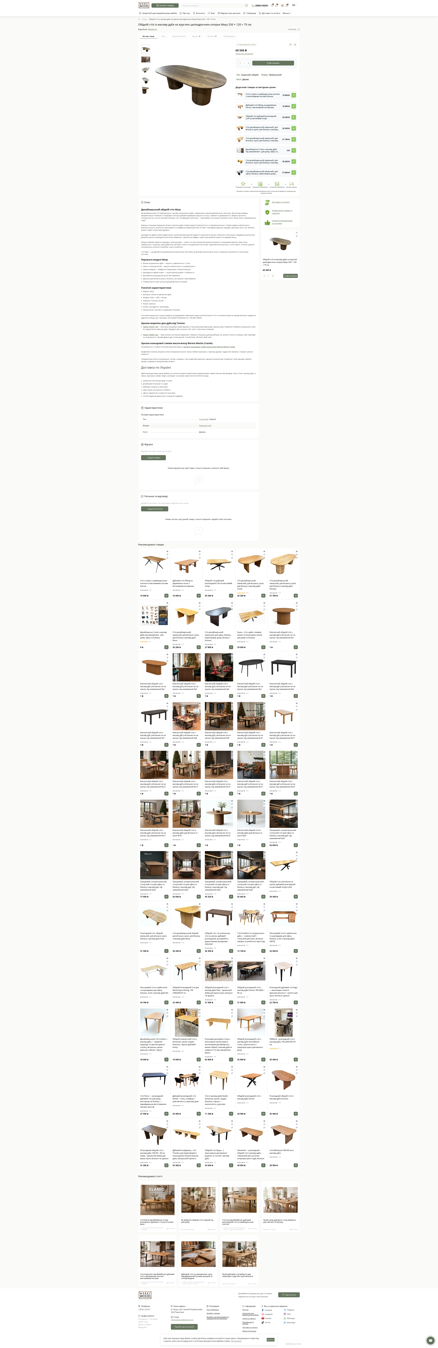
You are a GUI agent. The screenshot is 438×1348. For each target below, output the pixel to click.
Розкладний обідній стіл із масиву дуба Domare (281, 1097)
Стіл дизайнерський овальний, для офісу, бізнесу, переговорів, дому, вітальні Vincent (262, 172)
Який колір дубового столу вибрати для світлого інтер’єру (279, 1221)
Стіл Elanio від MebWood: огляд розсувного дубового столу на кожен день (156, 1222)
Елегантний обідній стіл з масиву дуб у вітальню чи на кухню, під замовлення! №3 (185, 686)
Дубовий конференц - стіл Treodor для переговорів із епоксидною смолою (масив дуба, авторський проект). (185, 1154)
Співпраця (251, 13)
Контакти (200, 13)
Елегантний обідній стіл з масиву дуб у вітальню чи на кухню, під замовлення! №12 (153, 784)
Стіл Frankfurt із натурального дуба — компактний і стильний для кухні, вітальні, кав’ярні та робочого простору (251, 937)
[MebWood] (178, 1295)
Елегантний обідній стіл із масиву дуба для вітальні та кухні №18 (185, 833)
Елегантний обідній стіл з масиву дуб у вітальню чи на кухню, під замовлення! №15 (250, 784)
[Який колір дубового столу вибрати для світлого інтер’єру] (280, 1200)
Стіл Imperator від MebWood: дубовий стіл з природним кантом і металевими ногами (157, 1276)
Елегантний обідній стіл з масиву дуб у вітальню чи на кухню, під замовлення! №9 (218, 735)
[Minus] (240, 63)
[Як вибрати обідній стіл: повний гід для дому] (198, 1200)
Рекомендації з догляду (248, 1323)
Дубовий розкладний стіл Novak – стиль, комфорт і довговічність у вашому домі (186, 1099)
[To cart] (166, 596)
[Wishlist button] (290, 44)
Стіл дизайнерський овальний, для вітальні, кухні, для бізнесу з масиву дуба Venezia (262, 139)
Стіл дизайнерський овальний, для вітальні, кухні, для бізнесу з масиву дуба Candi (262, 128)
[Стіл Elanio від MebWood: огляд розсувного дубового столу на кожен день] (157, 1200)
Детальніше (236, 1341)
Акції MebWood (213, 1310)
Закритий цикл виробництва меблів (159, 13)
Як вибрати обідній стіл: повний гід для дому (197, 1221)
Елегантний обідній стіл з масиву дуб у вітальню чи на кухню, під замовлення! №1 (282, 635)
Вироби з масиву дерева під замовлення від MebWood (218, 1318)
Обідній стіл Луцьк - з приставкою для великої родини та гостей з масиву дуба (217, 1154)
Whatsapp (291, 1318)
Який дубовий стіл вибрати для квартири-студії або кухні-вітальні (237, 1275)
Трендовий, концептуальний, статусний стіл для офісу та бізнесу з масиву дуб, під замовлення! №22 (153, 885)
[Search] (246, 5)
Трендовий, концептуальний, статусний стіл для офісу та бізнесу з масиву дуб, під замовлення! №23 (186, 885)
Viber (289, 1314)
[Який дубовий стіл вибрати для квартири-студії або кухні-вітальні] (239, 1254)
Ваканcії (286, 13)
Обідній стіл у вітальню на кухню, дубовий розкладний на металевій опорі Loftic (282, 884)
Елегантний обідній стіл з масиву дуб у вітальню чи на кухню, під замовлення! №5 (250, 686)
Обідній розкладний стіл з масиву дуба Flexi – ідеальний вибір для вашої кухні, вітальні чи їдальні (218, 991)
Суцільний (203, 419)
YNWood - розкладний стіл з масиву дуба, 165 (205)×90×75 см (283, 1042)
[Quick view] (167, 551)
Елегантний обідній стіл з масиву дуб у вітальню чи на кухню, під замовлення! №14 (218, 784)
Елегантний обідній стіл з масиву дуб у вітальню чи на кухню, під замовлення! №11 (282, 735)
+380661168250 (144, 1309)
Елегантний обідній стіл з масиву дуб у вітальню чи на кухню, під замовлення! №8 (185, 735)
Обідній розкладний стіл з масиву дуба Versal (249, 1097)
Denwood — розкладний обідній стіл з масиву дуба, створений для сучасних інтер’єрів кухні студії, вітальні (250, 1154)
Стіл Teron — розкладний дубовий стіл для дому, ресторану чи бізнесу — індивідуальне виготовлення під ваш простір (153, 1101)
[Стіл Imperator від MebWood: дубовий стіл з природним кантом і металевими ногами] (157, 1254)
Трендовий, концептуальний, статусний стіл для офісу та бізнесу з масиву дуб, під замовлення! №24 (218, 885)
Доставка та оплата (271, 13)
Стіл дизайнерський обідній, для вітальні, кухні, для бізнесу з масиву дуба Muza (186, 936)
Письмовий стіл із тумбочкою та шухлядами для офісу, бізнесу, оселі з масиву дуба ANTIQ (283, 937)
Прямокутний (205, 425)
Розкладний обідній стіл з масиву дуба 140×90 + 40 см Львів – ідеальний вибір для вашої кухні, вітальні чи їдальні (154, 1154)
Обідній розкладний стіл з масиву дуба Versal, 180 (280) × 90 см (250, 990)
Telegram (290, 1310)
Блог (213, 13)
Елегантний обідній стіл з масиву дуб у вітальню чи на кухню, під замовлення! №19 (218, 833)
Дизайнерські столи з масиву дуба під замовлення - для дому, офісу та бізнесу (262, 150)
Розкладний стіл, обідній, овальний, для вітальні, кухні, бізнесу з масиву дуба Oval (153, 936)
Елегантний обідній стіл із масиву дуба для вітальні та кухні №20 (249, 833)
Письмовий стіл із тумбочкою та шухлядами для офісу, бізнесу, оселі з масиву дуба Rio (154, 990)
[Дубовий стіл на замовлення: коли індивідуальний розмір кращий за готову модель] (198, 1254)
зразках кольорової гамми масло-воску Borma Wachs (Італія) (209, 347)
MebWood (152, 29)
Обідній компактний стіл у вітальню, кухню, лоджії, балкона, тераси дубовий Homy (185, 1043)
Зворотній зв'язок (249, 1331)
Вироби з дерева (213, 1313)
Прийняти (270, 1340)
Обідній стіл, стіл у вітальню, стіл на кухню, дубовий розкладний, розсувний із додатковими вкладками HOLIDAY (217, 938)
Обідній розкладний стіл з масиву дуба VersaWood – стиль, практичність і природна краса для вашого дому (250, 1044)
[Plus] (248, 63)
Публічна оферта (249, 1318)
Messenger (291, 1322)
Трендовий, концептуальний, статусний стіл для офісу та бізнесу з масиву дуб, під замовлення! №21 (283, 834)
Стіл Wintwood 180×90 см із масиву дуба (282, 1151)
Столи (144, 19)
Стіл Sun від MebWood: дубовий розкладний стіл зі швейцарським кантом (237, 1222)
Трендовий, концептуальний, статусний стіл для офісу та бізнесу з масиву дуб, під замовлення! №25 (250, 885)
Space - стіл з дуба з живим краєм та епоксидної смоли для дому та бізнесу (249, 635)
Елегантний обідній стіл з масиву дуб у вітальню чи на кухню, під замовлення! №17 (153, 833)
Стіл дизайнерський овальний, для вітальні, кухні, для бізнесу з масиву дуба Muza (262, 161)
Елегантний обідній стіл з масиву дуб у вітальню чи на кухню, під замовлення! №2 (153, 686)
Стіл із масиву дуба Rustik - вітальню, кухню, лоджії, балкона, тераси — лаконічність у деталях (217, 1100)
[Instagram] (282, 5)
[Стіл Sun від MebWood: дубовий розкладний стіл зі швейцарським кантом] (239, 1200)
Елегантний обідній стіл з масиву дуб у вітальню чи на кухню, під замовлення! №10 (250, 735)
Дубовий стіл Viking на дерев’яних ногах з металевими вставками (261, 106)
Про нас (186, 13)
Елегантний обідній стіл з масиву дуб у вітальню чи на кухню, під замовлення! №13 (185, 784)
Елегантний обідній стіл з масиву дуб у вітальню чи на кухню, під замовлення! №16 (282, 784)
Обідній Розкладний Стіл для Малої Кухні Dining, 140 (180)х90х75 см (186, 990)
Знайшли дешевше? (244, 54)
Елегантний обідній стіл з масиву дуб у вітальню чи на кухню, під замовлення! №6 (282, 686)
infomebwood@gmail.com (182, 1320)
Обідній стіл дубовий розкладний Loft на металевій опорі (261, 117)
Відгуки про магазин (230, 13)
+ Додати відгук (153, 457)
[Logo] (144, 5)
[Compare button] (295, 44)
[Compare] (167, 558)
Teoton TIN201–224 (150, 335)
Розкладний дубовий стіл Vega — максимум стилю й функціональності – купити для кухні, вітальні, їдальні (284, 991)
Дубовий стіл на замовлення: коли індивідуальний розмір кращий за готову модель (196, 1276)
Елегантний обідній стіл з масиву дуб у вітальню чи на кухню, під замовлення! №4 (218, 686)
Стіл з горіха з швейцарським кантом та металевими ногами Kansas (263, 95)
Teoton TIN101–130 (150, 327)
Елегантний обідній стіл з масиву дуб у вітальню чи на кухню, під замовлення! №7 (153, 735)
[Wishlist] (167, 554)
